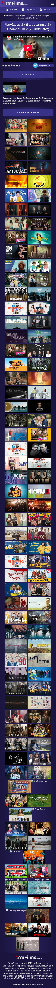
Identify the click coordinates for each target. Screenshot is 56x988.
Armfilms (9, 16)
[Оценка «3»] (8, 65)
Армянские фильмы (21, 16)
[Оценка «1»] (3, 65)
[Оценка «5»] (14, 65)
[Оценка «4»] (11, 65)
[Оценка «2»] (6, 65)
